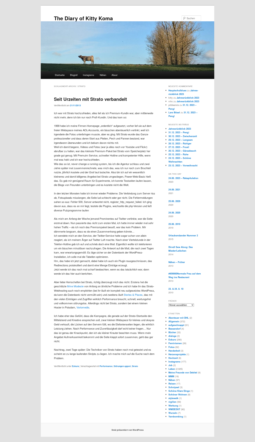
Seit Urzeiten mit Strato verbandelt (90, 99)
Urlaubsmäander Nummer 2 (183, 235)
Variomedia (82, 307)
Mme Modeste (75, 286)
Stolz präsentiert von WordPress (128, 429)
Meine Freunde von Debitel (182, 372)
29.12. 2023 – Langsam (180, 139)
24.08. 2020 (174, 212)
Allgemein (173, 321)
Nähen (103, 75)
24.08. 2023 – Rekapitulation (183, 178)
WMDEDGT (174, 409)
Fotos (171, 347)
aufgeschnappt (176, 325)
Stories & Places (133, 294)
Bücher (172, 332)
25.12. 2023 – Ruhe (178, 154)
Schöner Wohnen (177, 394)
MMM (171, 376)
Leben (171, 368)
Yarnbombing (175, 416)
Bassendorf (174, 328)
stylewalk (173, 398)
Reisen (172, 383)
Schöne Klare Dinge (179, 390)
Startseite (60, 75)
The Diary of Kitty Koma (83, 18)
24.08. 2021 (174, 189)
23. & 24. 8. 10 (175, 288)
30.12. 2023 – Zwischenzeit (182, 136)
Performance (106, 366)
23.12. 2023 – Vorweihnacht (182, 165)
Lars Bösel (174, 112)
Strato (135, 366)
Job (170, 365)
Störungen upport (122, 366)
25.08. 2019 (174, 224)
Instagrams (88, 75)
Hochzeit (173, 358)
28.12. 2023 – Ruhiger (179, 143)
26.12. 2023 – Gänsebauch (182, 150)
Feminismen (175, 343)
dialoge (172, 336)
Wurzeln (172, 412)
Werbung (173, 405)
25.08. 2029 (174, 201)
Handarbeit (174, 350)
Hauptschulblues (177, 90)
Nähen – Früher (176, 262)
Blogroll (74, 75)
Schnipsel (173, 387)
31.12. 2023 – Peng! (178, 132)
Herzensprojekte (177, 354)
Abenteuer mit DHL (178, 317)
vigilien (172, 401)
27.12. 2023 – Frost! (178, 147)
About (114, 75)
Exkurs (75, 366)
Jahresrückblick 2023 (188, 97)
